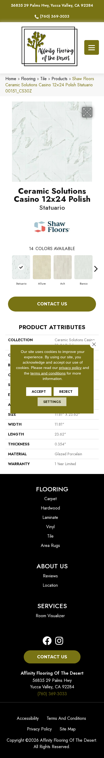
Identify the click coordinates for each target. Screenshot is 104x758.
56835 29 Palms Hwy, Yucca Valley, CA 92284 (52, 5)
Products (59, 79)
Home (10, 79)
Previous (8, 266)
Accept (39, 392)
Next (96, 266)
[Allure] (41, 267)
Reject (66, 392)
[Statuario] (21, 267)
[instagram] (57, 641)
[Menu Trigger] (91, 47)
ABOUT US (52, 566)
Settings (52, 402)
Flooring (28, 79)
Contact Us (52, 303)
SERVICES (52, 606)
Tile (43, 79)
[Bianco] (83, 267)
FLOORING (52, 489)
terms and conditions (48, 373)
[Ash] (62, 267)
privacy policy (70, 368)
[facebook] (47, 641)
